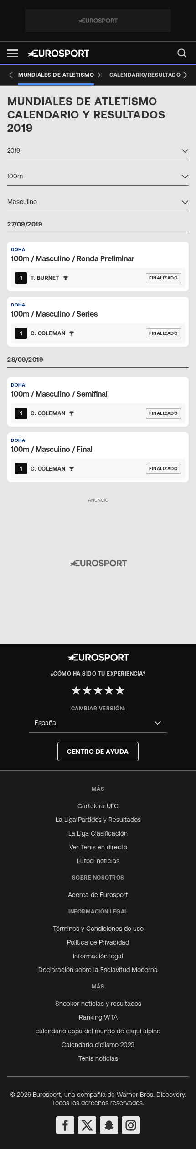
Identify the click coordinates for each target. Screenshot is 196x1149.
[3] (98, 690)
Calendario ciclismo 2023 (98, 1044)
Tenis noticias (98, 1058)
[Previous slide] (11, 75)
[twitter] (87, 1125)
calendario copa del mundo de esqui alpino (98, 1031)
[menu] (182, 53)
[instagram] (131, 1125)
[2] (87, 690)
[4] (108, 690)
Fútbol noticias (98, 860)
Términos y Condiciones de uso (98, 928)
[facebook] (65, 1125)
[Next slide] (185, 75)
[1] (76, 690)
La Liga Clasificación (98, 833)
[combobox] (98, 152)
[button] (12, 53)
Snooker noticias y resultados (98, 1003)
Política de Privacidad (98, 942)
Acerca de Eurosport (98, 894)
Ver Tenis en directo (98, 847)
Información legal (98, 956)
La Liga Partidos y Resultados (98, 819)
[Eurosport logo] (58, 53)
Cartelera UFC (98, 806)
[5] (119, 690)
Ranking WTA (98, 1017)
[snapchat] (109, 1125)
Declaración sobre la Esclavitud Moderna (98, 969)
